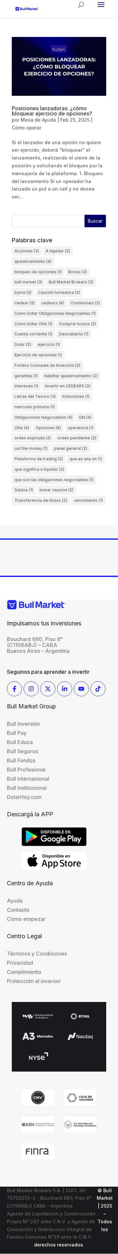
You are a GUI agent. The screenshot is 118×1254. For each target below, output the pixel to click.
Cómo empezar (26, 919)
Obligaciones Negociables (43, 417)
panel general (70, 448)
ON (85, 417)
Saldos (23, 489)
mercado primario (34, 406)
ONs (21, 427)
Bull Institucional (27, 788)
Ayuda (15, 900)
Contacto (18, 910)
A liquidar (58, 250)
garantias (26, 375)
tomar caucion (56, 489)
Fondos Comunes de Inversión (47, 365)
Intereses (26, 385)
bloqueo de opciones (38, 271)
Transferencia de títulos (40, 500)
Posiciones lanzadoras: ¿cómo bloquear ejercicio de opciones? (52, 111)
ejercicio (49, 344)
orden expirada (32, 437)
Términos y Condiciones (37, 953)
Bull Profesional (26, 769)
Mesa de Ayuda (38, 120)
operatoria (80, 427)
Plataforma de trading (38, 458)
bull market (28, 282)
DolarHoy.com (24, 797)
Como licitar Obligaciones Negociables (55, 313)
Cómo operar (26, 127)
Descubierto (73, 333)
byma (22, 292)
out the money (31, 448)
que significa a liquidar (39, 469)
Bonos (77, 271)
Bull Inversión (23, 723)
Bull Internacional (28, 778)
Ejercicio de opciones (38, 354)
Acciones (26, 250)
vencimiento (88, 500)
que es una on (85, 458)
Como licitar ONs (33, 323)
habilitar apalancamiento (71, 375)
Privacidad (20, 962)
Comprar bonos (77, 323)
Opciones (48, 427)
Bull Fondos (21, 760)
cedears (52, 302)
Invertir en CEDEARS (67, 385)
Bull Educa (20, 742)
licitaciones (75, 396)
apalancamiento (32, 261)
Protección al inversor (34, 981)
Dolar (22, 344)
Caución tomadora (59, 292)
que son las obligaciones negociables (53, 479)
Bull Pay (17, 733)
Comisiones (85, 302)
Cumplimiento (24, 972)
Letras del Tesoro (35, 396)
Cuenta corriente (33, 333)
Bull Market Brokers (71, 282)
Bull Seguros (22, 751)
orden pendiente (76, 437)
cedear (24, 302)
